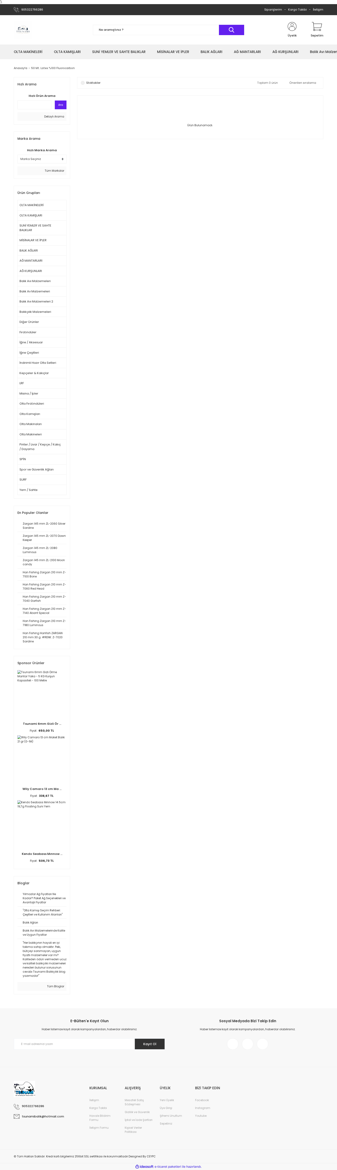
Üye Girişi (166, 1108)
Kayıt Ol (149, 1044)
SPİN (22, 459)
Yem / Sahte (28, 490)
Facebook (202, 1100)
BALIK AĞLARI (28, 250)
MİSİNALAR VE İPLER (33, 240)
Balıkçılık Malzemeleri (35, 312)
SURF (23, 479)
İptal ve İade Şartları (138, 1120)
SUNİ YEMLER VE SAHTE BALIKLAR (35, 227)
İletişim (318, 9)
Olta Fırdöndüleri (31, 403)
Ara (60, 105)
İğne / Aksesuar (31, 342)
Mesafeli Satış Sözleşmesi (134, 1102)
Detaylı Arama (54, 116)
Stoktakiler (93, 83)
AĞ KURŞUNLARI (30, 271)
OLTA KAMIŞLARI (30, 215)
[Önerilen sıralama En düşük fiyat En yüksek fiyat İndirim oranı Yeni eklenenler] (304, 82)
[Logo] (23, 30)
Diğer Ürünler (29, 322)
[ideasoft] (144, 1166)
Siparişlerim (273, 9)
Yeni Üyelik (167, 1100)
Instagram (202, 1108)
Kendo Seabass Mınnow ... (42, 854)
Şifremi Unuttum (171, 1116)
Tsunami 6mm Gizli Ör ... (42, 724)
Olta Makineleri (30, 434)
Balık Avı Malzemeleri (35, 281)
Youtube (201, 1116)
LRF (21, 383)
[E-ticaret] (168, 1166)
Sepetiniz (166, 1123)
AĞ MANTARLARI (30, 260)
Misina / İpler (28, 393)
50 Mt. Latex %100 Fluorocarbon (53, 68)
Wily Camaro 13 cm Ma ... (41, 789)
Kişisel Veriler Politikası (133, 1130)
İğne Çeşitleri (29, 352)
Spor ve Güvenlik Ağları (36, 469)
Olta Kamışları (29, 414)
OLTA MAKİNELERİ (31, 205)
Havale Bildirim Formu (99, 1118)
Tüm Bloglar (55, 986)
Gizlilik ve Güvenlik (137, 1112)
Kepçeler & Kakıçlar (34, 373)
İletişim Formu (99, 1128)
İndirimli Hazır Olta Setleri (37, 363)
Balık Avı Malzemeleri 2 (36, 301)
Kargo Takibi (297, 9)
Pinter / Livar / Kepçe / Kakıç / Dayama (40, 446)
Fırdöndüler (27, 332)
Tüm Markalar (54, 171)
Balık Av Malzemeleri (34, 291)
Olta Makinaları (30, 424)
